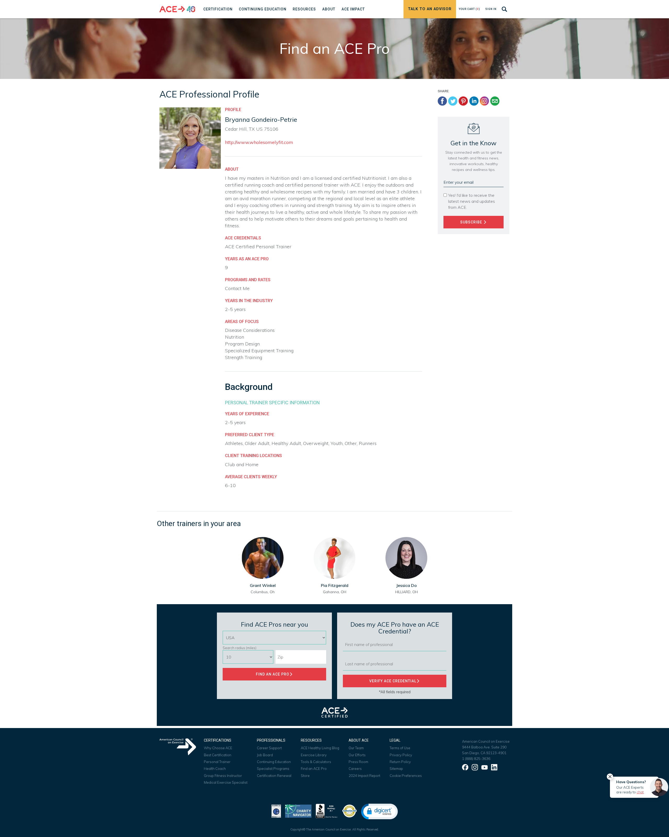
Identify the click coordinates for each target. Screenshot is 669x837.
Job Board (265, 755)
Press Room (358, 762)
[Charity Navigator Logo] (298, 810)
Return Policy (400, 762)
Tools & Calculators (316, 762)
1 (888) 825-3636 (476, 759)
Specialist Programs (273, 768)
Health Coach (215, 768)
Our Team (356, 748)
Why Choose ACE (218, 748)
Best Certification (217, 755)
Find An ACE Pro (272, 674)
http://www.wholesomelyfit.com (259, 142)
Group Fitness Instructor (223, 775)
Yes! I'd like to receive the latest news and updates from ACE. (471, 201)
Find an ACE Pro (314, 768)
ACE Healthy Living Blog (320, 748)
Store (305, 775)
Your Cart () (469, 9)
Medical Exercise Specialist (225, 782)
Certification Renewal (274, 775)
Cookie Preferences (406, 775)
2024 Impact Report (364, 775)
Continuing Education (274, 762)
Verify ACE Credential (392, 681)
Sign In (491, 9)
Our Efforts (357, 755)
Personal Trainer (217, 762)
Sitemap (396, 768)
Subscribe (471, 222)
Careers (355, 768)
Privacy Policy (401, 755)
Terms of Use (400, 748)
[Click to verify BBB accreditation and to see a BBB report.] (327, 810)
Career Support (269, 748)
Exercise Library (314, 755)
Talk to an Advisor (430, 9)
